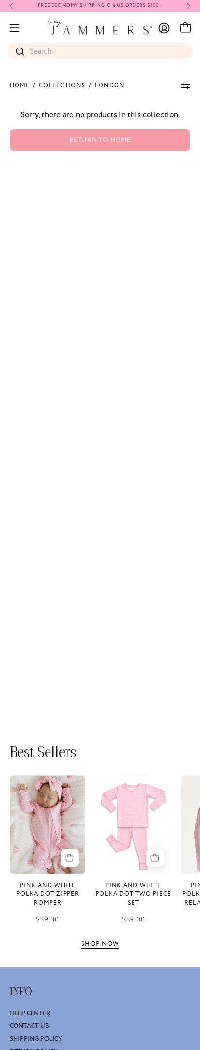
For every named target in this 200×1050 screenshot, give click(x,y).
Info (21, 991)
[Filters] (185, 85)
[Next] (188, 5)
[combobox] (100, 51)
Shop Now (100, 944)
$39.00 (47, 919)
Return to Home (100, 139)
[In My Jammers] (100, 27)
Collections (62, 85)
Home (20, 85)
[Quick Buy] (69, 858)
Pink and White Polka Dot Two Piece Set (133, 894)
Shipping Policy (36, 1038)
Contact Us (29, 1026)
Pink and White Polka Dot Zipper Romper (48, 894)
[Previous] (11, 5)
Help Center (30, 1013)
